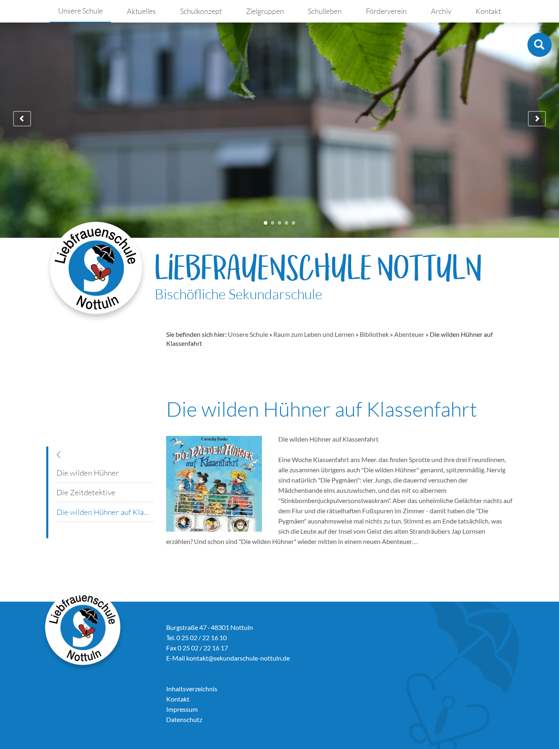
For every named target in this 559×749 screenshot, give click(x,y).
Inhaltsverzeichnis (191, 689)
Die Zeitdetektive (85, 492)
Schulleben (325, 11)
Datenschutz (184, 719)
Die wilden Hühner (87, 473)
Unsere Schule (80, 10)
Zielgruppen (265, 11)
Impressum (182, 709)
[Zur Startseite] (96, 271)
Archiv (441, 11)
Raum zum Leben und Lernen (313, 334)
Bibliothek (374, 334)
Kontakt (488, 11)
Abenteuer (409, 334)
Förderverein (386, 11)
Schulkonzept (201, 11)
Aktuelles (141, 11)
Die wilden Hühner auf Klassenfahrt (105, 512)
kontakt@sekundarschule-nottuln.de (238, 658)
